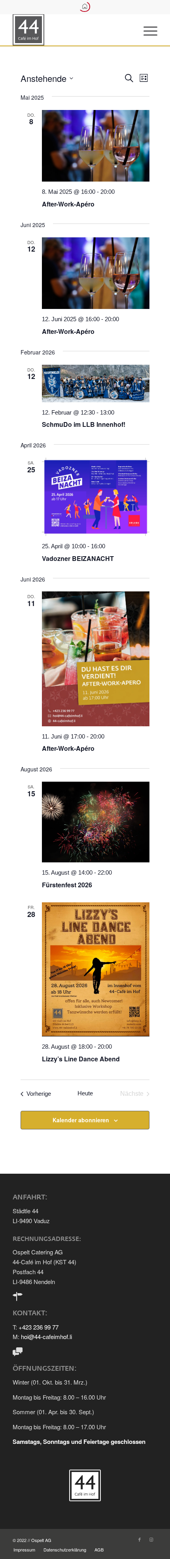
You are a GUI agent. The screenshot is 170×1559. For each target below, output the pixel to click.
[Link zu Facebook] (139, 1539)
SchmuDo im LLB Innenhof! (83, 424)
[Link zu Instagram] (151, 1539)
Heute (85, 1093)
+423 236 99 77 (39, 1327)
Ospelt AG (41, 1540)
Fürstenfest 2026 (67, 884)
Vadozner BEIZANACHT (78, 558)
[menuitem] (146, 29)
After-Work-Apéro (68, 203)
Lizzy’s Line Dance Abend (81, 1058)
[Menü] (146, 29)
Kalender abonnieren (81, 1120)
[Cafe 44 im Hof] (70, 29)
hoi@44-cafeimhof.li (46, 1336)
